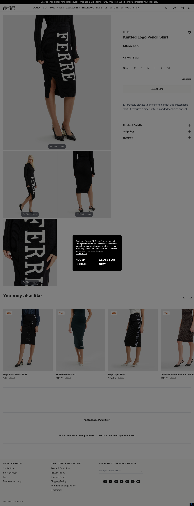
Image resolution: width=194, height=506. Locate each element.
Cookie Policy (81, 253)
